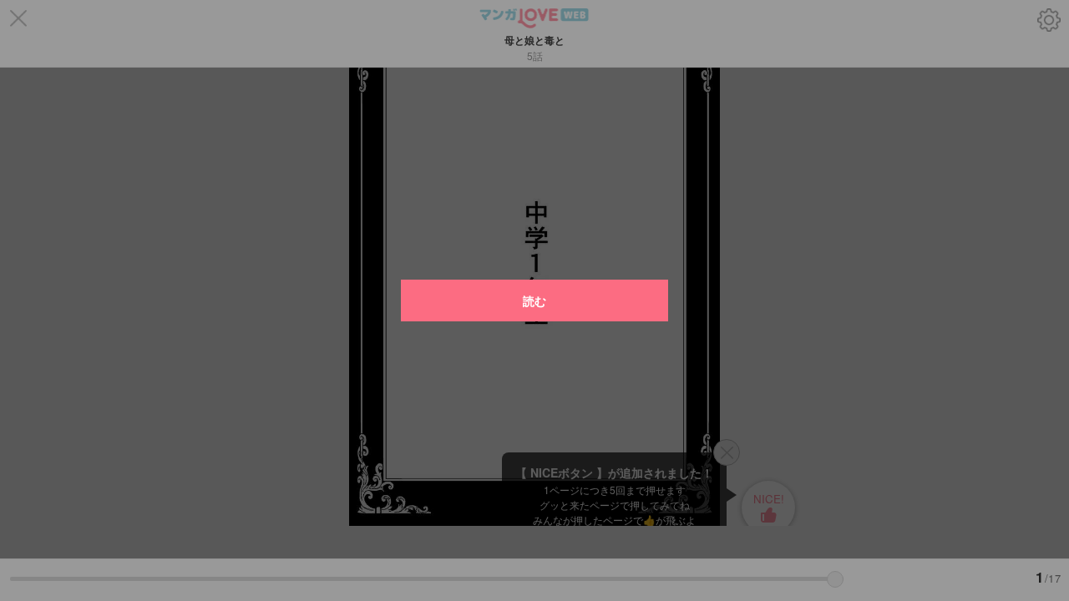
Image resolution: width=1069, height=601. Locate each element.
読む (534, 300)
